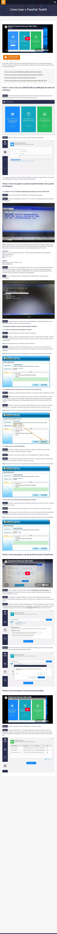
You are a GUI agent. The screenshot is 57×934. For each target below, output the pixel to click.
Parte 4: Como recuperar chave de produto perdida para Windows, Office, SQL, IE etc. (26, 80)
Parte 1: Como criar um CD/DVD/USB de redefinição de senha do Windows (23, 71)
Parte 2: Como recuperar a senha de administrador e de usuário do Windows (24, 74)
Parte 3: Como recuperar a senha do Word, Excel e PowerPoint (20, 77)
